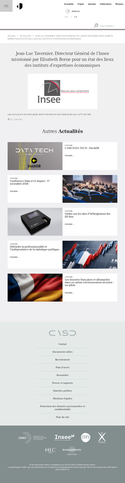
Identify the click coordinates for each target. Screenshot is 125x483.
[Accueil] (20, 6)
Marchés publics (62, 390)
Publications (105, 4)
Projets (81, 4)
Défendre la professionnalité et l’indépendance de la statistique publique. (35, 248)
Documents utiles (62, 352)
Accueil (12, 36)
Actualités (69, 4)
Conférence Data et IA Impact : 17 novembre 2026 (30, 182)
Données (92, 4)
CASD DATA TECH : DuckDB (82, 148)
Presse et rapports (62, 383)
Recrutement (62, 359)
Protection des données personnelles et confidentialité (62, 408)
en (66, 16)
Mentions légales (62, 398)
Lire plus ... (70, 155)
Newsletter (62, 375)
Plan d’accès (63, 367)
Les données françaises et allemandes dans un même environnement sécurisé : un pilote (89, 282)
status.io (76, 11)
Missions (119, 4)
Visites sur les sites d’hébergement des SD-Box (87, 215)
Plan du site (62, 417)
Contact (62, 344)
